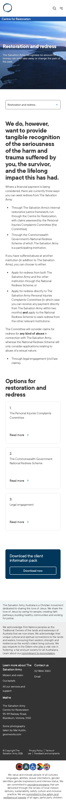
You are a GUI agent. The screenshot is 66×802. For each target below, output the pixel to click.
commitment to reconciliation (38, 653)
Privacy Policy (36, 750)
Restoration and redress (21, 104)
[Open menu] (61, 8)
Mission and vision (13, 675)
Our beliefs (9, 680)
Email (37, 676)
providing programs (38, 784)
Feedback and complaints (47, 753)
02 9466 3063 (42, 671)
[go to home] (7, 8)
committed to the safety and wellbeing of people (31, 795)
